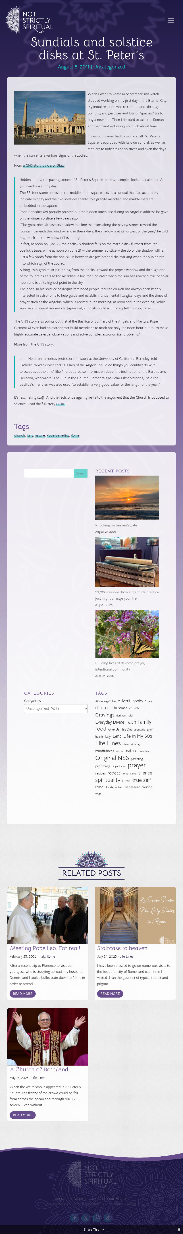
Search (80, 473)
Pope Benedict (58, 435)
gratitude (139, 729)
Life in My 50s (137, 736)
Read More (22, 994)
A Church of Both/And (39, 1069)
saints (133, 773)
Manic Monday (131, 744)
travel (126, 780)
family (144, 722)
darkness (121, 715)
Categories (32, 701)
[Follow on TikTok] (108, 1217)
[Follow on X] (86, 1217)
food (100, 729)
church (19, 435)
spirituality (107, 780)
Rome (75, 435)
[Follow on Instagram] (97, 1217)
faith (131, 722)
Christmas (119, 708)
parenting (137, 759)
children (102, 707)
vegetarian (132, 787)
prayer (137, 765)
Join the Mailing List (109, 1199)
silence (145, 773)
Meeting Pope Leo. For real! (45, 948)
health (99, 737)
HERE (60, 404)
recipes (100, 773)
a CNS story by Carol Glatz (43, 165)
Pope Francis (119, 766)
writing (147, 787)
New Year (144, 751)
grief (149, 729)
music (120, 751)
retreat (114, 773)
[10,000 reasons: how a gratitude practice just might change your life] (127, 563)
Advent (124, 700)
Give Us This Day (120, 729)
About (60, 1199)
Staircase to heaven (122, 948)
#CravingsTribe (105, 701)
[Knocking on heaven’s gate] (127, 499)
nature (40, 435)
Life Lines (108, 743)
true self (141, 780)
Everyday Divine (109, 722)
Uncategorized (109, 67)
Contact (78, 1199)
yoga (98, 794)
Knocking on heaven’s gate (116, 525)
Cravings (104, 715)
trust (99, 787)
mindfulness (104, 751)
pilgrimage (102, 766)
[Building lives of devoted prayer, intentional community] (127, 635)
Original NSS (112, 758)
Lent (117, 736)
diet (131, 715)
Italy (30, 435)
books (138, 701)
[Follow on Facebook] (74, 1217)
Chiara (148, 701)
